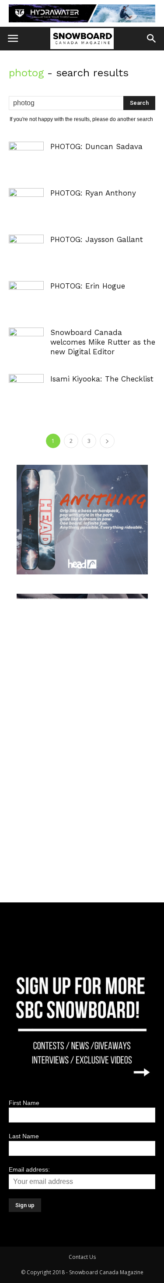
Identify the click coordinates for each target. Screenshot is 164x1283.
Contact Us (82, 1257)
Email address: (29, 1169)
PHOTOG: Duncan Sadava (96, 146)
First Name (24, 1102)
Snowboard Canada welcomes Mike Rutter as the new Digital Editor (102, 342)
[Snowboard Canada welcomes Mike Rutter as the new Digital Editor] (26, 338)
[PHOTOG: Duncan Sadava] (26, 152)
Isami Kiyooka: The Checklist (102, 378)
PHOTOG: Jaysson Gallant (96, 239)
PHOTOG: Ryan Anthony (93, 193)
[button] (152, 38)
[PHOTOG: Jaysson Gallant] (26, 245)
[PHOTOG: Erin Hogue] (26, 292)
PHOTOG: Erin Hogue (87, 286)
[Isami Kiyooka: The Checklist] (26, 385)
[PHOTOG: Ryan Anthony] (26, 199)
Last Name (24, 1136)
